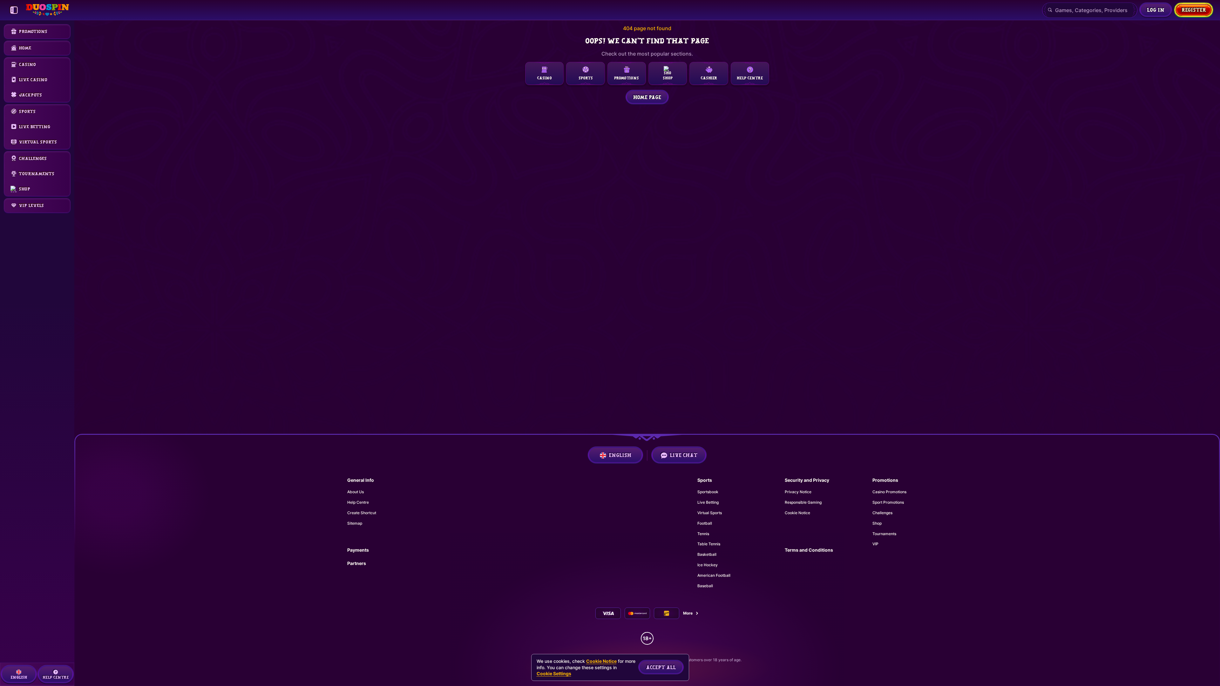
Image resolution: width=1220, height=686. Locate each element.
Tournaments (884, 533)
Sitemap (354, 523)
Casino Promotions (889, 491)
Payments (358, 550)
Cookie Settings (554, 673)
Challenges (882, 512)
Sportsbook (707, 491)
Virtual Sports (709, 512)
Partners (356, 563)
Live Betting (708, 502)
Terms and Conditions (809, 550)
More (688, 613)
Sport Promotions (888, 502)
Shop (877, 523)
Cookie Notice (797, 512)
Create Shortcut (361, 512)
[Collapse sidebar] (14, 10)
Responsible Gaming (803, 502)
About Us (355, 491)
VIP (875, 543)
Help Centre (358, 502)
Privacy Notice (798, 491)
